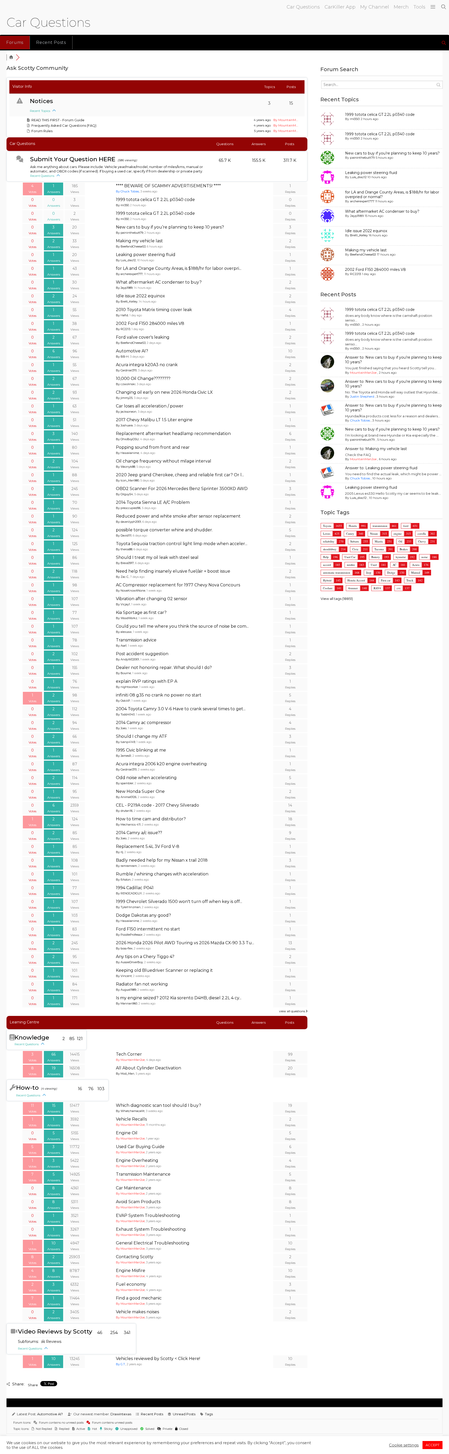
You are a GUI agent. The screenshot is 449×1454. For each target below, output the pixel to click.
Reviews (53, 1341)
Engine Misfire (130, 1270)
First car (386, 580)
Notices (41, 101)
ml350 (355, 119)
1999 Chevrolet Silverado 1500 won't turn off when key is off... (179, 901)
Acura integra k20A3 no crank (147, 364)
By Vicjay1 (123, 604)
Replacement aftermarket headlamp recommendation (173, 433)
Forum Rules (41, 131)
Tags (209, 1414)
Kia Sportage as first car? (141, 612)
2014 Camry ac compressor (143, 722)
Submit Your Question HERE (72, 159)
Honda (353, 526)
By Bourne (123, 673)
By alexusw (124, 632)
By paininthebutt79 (129, 232)
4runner (353, 588)
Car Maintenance (133, 1187)
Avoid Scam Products (138, 1201)
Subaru (354, 541)
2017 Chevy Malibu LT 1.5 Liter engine (154, 419)
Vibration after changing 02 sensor (151, 598)
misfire (351, 565)
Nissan (374, 533)
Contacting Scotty (134, 1256)
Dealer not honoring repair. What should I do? (164, 667)
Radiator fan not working (142, 984)
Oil (400, 541)
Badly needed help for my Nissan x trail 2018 (162, 860)
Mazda (379, 541)
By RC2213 (123, 329)
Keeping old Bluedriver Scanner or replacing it (164, 970)
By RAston (123, 879)
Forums (14, 42)
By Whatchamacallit (130, 1111)
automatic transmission (336, 572)
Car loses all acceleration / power (149, 406)
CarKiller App (340, 7)
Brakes (404, 549)
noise (424, 557)
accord (327, 565)
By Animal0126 (126, 797)
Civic (355, 549)
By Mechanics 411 (128, 824)
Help (326, 557)
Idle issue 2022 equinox (140, 295)
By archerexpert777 (129, 274)
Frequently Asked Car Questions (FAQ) (63, 125)
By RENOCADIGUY (129, 893)
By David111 (123, 535)
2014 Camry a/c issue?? (139, 832)
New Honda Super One (140, 791)
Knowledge (32, 1037)
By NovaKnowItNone (130, 590)
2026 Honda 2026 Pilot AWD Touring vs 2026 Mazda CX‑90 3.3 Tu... (185, 942)
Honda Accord (356, 580)
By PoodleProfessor (129, 934)
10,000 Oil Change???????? (143, 378)
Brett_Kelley (359, 235)
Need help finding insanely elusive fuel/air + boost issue (173, 571)
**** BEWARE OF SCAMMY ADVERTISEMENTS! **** (168, 185)
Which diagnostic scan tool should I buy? (158, 1105)
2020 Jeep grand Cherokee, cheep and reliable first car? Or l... (180, 474)
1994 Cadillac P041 (135, 887)
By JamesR (123, 756)
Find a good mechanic (139, 1298)
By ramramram (126, 866)
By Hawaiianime (127, 453)
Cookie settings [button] (404, 1445)
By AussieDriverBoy (129, 962)
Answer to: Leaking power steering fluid (381, 468)
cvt (398, 588)
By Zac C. (122, 577)
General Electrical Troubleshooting (152, 1243)
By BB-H (122, 356)
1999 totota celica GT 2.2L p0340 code (155, 199)
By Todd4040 (125, 714)
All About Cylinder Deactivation (148, 1068)
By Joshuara (124, 425)
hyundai (401, 557)
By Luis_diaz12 (126, 260)
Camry (350, 533)
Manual (415, 572)
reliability (328, 541)
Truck (409, 580)
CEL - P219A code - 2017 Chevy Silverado (157, 805)
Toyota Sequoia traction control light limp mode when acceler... (181, 543)
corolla (422, 533)
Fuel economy (131, 1284)
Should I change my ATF (141, 736)
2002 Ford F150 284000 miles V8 (150, 323)
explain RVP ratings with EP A (146, 681)
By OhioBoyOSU (127, 439)
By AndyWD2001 (127, 659)
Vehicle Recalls (131, 1119)
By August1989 (126, 989)
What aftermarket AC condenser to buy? (159, 282)
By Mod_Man (125, 1073)
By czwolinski (125, 384)
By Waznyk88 (125, 466)
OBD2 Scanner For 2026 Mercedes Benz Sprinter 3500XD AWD (182, 488)
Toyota (327, 526)
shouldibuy (329, 549)
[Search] (443, 7)
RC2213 (355, 274)
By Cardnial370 (126, 370)
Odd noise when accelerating (146, 777)
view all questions (292, 1011)
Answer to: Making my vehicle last (376, 448)
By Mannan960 (126, 1003)
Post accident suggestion (142, 653)
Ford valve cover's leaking (142, 337)
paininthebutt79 (362, 157)
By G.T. (121, 1364)
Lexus (326, 533)
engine (398, 533)
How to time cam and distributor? (151, 818)
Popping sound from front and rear (153, 447)
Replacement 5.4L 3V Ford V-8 (147, 846)
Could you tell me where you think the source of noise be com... (182, 626)
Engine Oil (126, 1132)
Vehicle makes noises (137, 1311)
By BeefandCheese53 (131, 246)
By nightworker (127, 687)
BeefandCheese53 (363, 254)
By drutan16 (124, 811)
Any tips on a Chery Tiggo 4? (145, 956)
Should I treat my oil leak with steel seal (157, 557)
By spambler (124, 783)
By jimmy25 (124, 398)
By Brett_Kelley (126, 301)
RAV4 (377, 588)
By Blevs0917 (125, 563)
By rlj (119, 852)
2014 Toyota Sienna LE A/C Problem (153, 502)
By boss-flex (124, 948)
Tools (419, 7)
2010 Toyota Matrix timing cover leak (154, 309)
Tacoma (379, 549)
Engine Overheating (137, 1160)
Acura (415, 565)
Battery (375, 557)
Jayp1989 (357, 216)
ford (405, 526)
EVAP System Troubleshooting (148, 1215)
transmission (380, 526)
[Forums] (11, 57)
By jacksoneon (126, 411)
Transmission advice (136, 640)
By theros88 (124, 549)
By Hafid (122, 315)
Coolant (327, 588)
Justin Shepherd (362, 396)
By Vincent (124, 976)
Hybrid (327, 580)
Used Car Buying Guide (140, 1146)
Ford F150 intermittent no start (148, 929)
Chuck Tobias (360, 420)
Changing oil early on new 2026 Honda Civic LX (164, 392)
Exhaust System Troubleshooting (151, 1229)
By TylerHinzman (128, 907)
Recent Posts (51, 42)
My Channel (374, 7)
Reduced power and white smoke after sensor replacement (178, 516)
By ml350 (122, 205)
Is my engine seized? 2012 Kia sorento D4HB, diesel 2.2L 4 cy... (178, 997)
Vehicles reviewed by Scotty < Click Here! (158, 1358)
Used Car (350, 557)
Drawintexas (120, 1414)
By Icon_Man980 (127, 480)
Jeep (368, 572)
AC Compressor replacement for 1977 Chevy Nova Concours (178, 584)
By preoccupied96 (128, 508)
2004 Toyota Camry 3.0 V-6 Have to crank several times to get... (181, 708)
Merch (401, 7)
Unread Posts (184, 1414)
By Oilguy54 (124, 494)
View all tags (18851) (337, 599)
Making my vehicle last (139, 240)
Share (33, 1385)
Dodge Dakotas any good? (143, 915)
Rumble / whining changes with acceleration (162, 874)
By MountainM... (285, 120)
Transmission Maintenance (143, 1174)
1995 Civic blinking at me (141, 750)
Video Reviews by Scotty (55, 1331)
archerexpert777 (362, 201)
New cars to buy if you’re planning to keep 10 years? (170, 227)
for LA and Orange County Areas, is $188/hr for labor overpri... (178, 268)
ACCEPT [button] (432, 1445)
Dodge (391, 572)
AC (394, 565)
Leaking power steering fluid (145, 254)
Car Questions (303, 7)
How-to (27, 1087)
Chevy (422, 541)
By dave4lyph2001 (128, 522)
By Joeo (121, 728)
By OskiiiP (123, 700)
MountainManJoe (363, 372)
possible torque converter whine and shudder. (164, 529)
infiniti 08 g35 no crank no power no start (158, 695)
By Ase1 (121, 645)
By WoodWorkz (126, 618)
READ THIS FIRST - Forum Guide (57, 120)
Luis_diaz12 (358, 177)
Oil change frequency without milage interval (163, 461)
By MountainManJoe (130, 1060)
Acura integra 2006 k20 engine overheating (161, 763)
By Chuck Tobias (127, 191)
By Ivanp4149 (125, 742)
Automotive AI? (132, 351)
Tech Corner (129, 1054)
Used (374, 565)
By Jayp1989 (124, 288)
